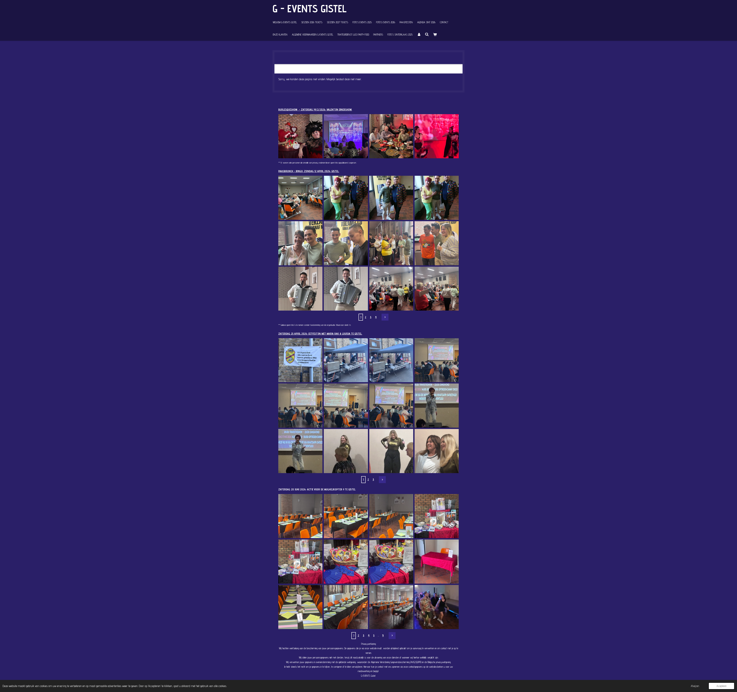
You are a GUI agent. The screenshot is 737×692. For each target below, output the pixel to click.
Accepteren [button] (721, 686)
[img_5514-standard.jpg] (300, 516)
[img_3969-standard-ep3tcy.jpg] (436, 288)
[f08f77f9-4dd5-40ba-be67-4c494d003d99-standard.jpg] (391, 198)
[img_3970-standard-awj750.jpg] (345, 288)
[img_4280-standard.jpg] (436, 405)
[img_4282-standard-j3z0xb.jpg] (300, 451)
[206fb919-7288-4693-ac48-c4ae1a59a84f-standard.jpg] (345, 198)
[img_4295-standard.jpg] (436, 451)
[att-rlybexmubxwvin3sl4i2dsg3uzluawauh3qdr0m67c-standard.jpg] (300, 198)
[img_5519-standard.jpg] (345, 561)
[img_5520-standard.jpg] (391, 561)
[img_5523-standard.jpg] (345, 607)
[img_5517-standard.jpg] (436, 516)
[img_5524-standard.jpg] (391, 607)
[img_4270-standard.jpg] (345, 405)
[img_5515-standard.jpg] (345, 516)
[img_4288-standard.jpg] (391, 451)
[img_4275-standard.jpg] (300, 360)
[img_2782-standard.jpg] (300, 136)
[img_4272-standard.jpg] (436, 360)
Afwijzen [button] (695, 686)
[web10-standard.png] (436, 136)
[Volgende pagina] (385, 317)
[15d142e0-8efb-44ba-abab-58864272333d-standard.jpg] (436, 607)
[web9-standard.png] (391, 136)
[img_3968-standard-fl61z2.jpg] (391, 288)
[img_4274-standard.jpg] (345, 360)
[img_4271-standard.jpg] (300, 405)
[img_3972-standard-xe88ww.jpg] (300, 288)
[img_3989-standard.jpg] (345, 243)
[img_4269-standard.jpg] (391, 405)
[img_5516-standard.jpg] (391, 516)
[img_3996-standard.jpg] (300, 243)
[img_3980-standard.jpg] (436, 243)
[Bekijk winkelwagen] (435, 34)
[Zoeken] (427, 34)
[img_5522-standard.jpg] (300, 607)
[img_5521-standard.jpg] (436, 561)
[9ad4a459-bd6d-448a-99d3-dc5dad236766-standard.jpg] (436, 198)
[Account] (419, 34)
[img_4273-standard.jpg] (391, 360)
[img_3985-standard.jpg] (391, 243)
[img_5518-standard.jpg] (300, 561)
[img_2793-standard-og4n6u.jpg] (345, 136)
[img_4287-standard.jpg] (345, 451)
